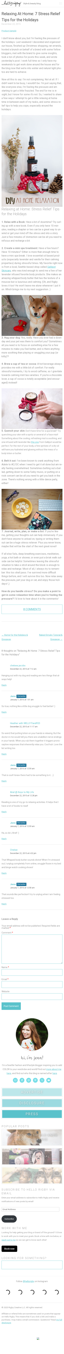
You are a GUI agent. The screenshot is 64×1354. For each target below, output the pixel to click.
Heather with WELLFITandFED (25, 723)
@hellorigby (28, 1281)
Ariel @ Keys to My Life (22, 792)
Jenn (13, 696)
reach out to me (9, 1240)
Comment (7, 932)
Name (5, 967)
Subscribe (9, 1219)
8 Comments (32, 609)
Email (5, 979)
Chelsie (14, 849)
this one (35, 442)
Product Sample (9, 31)
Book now (9, 1248)
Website (5, 991)
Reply (4, 685)
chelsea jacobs (17, 665)
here (55, 1073)
